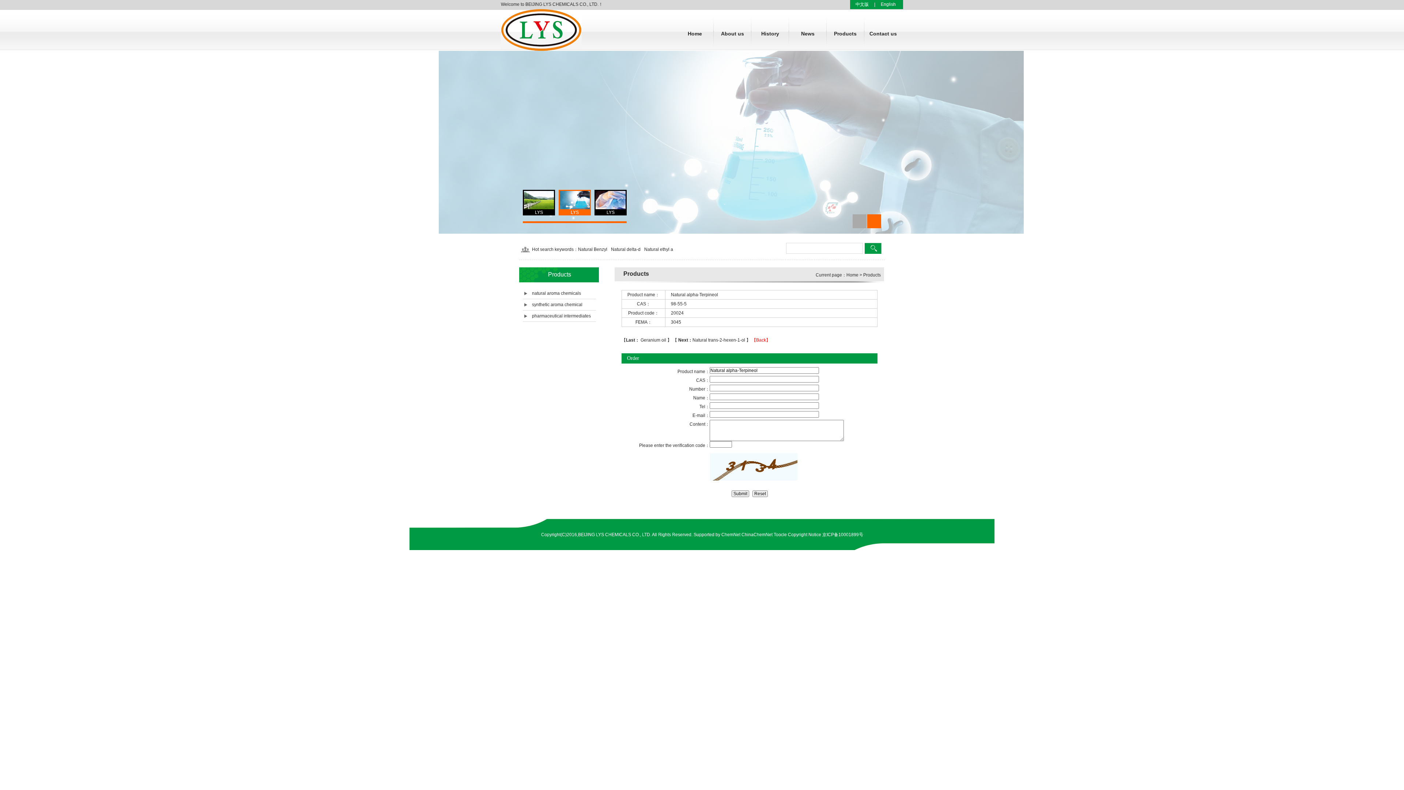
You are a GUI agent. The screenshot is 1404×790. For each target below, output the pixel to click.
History (770, 34)
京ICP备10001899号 (842, 534)
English (888, 4)
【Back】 (761, 340)
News (808, 34)
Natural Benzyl (592, 249)
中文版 (862, 4)
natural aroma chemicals (556, 293)
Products (845, 34)
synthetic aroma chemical (557, 304)
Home (695, 34)
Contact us (883, 34)
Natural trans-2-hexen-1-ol (712, 340)
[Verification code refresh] (753, 467)
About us (732, 34)
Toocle (780, 534)
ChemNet (730, 534)
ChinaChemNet (757, 534)
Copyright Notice (804, 534)
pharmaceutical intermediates (561, 316)
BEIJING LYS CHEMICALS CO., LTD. (614, 534)
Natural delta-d (626, 249)
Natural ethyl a (658, 249)
